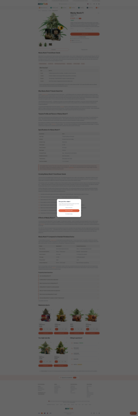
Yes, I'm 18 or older (69, 210)
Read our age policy (69, 207)
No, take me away (69, 213)
